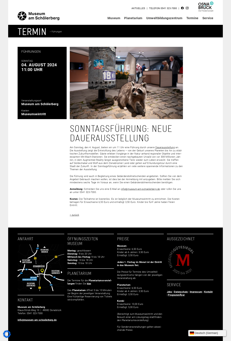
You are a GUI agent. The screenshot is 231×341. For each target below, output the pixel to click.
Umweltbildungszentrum (164, 18)
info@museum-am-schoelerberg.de (140, 189)
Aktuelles (138, 8)
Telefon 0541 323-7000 (163, 8)
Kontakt (208, 291)
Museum (113, 18)
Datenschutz (181, 291)
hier (89, 283)
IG (187, 8)
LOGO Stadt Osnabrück (206, 8)
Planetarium (133, 18)
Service (207, 18)
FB (182, 8)
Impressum (196, 291)
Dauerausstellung (165, 147)
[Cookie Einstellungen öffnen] (7, 337)
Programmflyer (176, 295)
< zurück (74, 215)
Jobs (169, 291)
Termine (192, 18)
